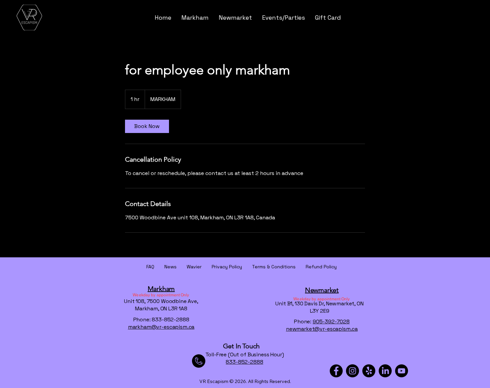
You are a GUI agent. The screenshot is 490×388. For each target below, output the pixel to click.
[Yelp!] (368, 370)
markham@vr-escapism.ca (161, 326)
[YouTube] (401, 370)
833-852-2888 (244, 361)
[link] (147, 126)
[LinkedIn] (385, 370)
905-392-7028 (331, 321)
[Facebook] (336, 370)
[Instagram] (352, 370)
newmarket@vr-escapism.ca (322, 328)
